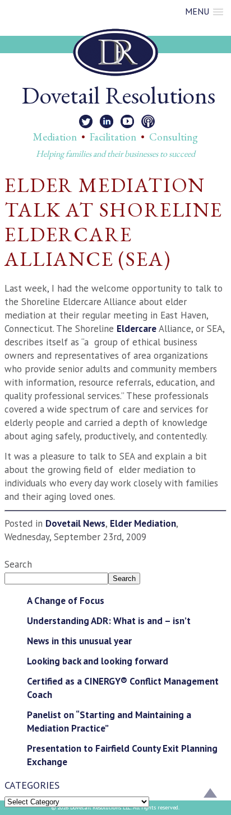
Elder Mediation (143, 523)
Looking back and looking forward (97, 661)
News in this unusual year (79, 641)
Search (18, 564)
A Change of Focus (65, 600)
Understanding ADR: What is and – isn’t (109, 621)
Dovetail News (75, 523)
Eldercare (138, 328)
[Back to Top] (210, 794)
